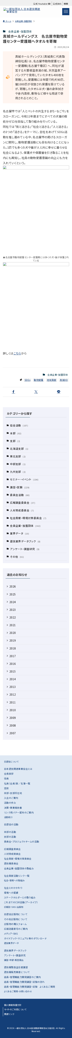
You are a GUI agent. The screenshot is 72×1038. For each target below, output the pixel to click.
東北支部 (18, 456)
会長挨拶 (9, 773)
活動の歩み (10, 802)
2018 (12, 648)
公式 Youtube (40, 3)
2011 (12, 702)
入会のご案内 (11, 797)
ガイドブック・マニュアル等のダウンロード (25, 938)
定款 (6, 788)
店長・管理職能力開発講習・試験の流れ (24, 981)
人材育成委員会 (22, 510)
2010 (12, 710)
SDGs (28, 379)
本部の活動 (10, 831)
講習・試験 (19, 487)
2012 (12, 694)
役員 (6, 778)
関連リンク (9, 1014)
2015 (12, 671)
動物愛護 (38, 379)
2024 (12, 602)
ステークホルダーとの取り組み (20, 897)
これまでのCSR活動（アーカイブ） (21, 902)
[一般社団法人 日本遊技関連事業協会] (22, 11)
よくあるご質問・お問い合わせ (18, 991)
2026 (12, 586)
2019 (12, 640)
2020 (12, 633)
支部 (15, 441)
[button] (13, 392)
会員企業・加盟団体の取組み (19, 868)
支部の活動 (10, 836)
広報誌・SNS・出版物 (13, 906)
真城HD (64, 379)
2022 (12, 617)
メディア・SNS (11, 933)
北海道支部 (19, 448)
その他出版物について (15, 919)
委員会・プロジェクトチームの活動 (21, 841)
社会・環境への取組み (14, 880)
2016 (12, 664)
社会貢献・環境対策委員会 (28, 518)
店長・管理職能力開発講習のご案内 (22, 977)
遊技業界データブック (25, 541)
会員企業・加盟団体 (20, 31)
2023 (12, 610)
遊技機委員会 (11, 863)
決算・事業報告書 (13, 807)
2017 (12, 656)
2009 (12, 718)
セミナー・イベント (24, 479)
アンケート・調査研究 (25, 549)
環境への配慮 (11, 892)
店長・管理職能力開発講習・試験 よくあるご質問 (29, 986)
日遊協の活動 (11, 824)
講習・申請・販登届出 (14, 959)
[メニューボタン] (65, 11)
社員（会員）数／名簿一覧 (17, 783)
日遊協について (11, 761)
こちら (17, 353)
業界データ (19, 533)
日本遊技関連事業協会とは (18, 768)
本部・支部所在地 (13, 793)
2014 (12, 679)
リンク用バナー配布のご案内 (19, 812)
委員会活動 (20, 495)
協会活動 (19, 425)
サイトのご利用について (15, 1009)
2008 (12, 725)
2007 (12, 733)
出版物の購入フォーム (15, 924)
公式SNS (57, 3)
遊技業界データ (11, 943)
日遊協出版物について (15, 914)
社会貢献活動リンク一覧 (16, 875)
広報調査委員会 (22, 502)
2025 (12, 594)
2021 (12, 625)
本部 (15, 433)
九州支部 (18, 472)
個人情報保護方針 (13, 1004)
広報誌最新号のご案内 (16, 928)
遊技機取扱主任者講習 (16, 967)
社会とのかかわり (13, 887)
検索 (66, 3)
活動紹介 (8, 817)
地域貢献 (51, 379)
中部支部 (18, 464)
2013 (12, 687)
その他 (17, 557)
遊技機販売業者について (17, 972)
